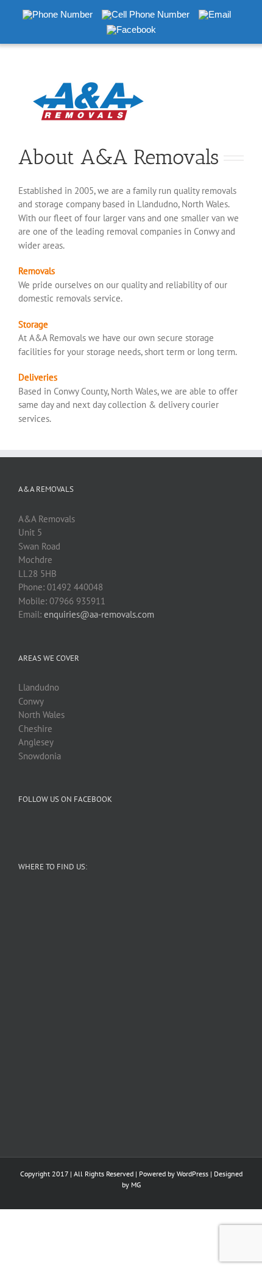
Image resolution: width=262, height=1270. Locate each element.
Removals (36, 271)
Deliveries (37, 377)
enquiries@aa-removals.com (99, 614)
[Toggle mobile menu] (239, 78)
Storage (33, 324)
